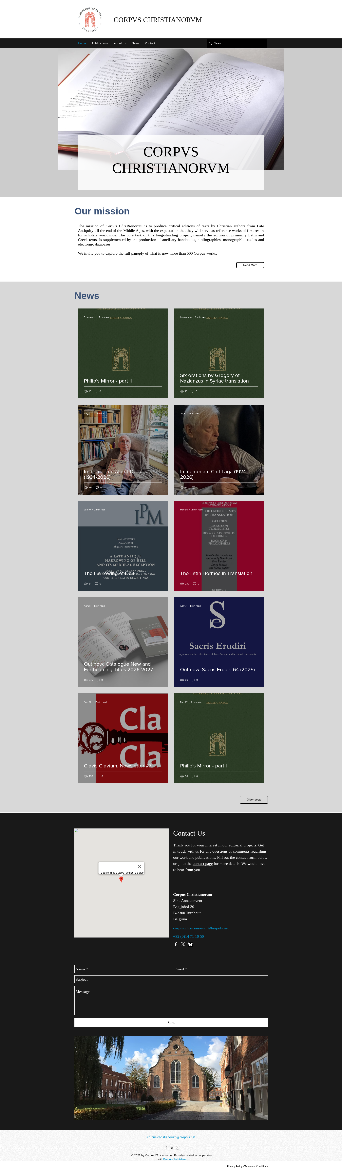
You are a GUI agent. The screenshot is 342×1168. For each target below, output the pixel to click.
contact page (203, 863)
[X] (183, 944)
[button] (100, 43)
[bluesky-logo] (190, 944)
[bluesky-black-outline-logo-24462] (178, 1148)
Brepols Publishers (175, 1159)
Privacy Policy (234, 1166)
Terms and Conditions (256, 1166)
